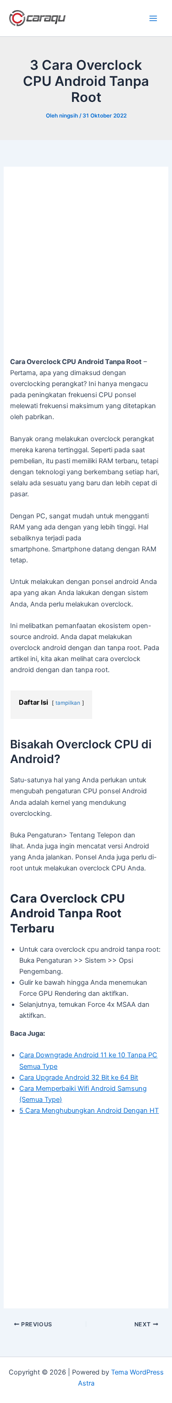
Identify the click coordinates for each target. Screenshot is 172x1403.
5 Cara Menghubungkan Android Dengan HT (89, 1110)
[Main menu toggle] (153, 18)
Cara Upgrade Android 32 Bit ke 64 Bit (78, 1077)
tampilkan (67, 703)
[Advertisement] (86, 266)
